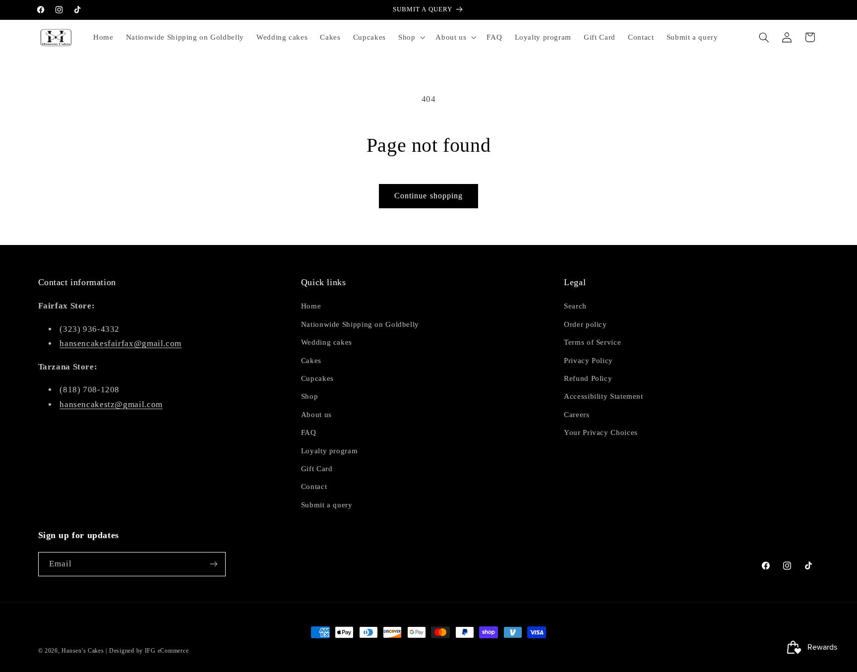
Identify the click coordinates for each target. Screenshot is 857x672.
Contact (314, 486)
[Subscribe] (213, 564)
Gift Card (317, 469)
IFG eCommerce (167, 651)
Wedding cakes (326, 342)
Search (575, 306)
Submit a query (327, 505)
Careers (576, 415)
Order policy (585, 324)
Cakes (311, 361)
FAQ (308, 432)
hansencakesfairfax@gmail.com (121, 343)
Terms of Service (592, 342)
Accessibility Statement (603, 396)
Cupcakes (317, 378)
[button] (410, 37)
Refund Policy (588, 378)
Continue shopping (428, 195)
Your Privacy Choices (601, 432)
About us (316, 415)
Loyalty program (329, 451)
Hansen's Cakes (82, 651)
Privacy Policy (588, 361)
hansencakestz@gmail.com (111, 404)
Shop (309, 396)
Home (311, 306)
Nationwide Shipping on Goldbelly (360, 324)
